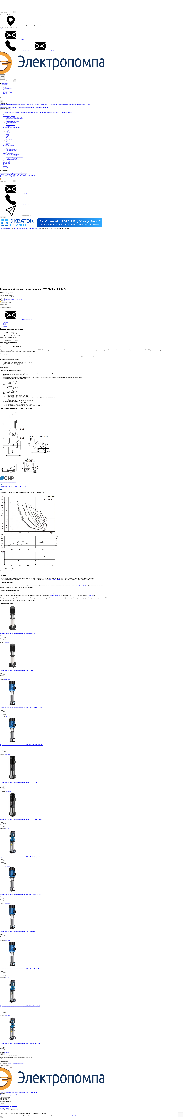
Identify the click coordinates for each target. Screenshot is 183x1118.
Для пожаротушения (34, 109)
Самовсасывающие (80, 104)
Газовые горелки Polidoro (21, 112)
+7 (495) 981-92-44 (4, 84)
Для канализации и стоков (45, 109)
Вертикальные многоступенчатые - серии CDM (28, 228)
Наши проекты (6, 91)
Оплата (4, 324)
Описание (5, 322)
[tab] (93, 322)
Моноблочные (72, 104)
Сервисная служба (7, 88)
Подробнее (7, 642)
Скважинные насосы (63, 104)
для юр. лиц (91, 595)
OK (1, 1117)
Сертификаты (6, 89)
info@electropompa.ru (26, 39)
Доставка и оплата (7, 92)
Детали (4, 323)
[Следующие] (4, 1054)
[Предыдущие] (1, 1054)
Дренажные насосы (39, 104)
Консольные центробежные (51, 104)
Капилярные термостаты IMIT (65, 112)
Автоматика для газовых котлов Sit (36, 112)
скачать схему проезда (54, 579)
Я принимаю (13, 1063)
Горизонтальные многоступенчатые (25, 104)
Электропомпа (3, 228)
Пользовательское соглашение (23, 1094)
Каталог (2, 78)
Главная (5, 87)
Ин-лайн (88, 104)
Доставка (5, 326)
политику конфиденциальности (16, 1063)
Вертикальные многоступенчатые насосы (14, 299)
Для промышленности (23, 109)
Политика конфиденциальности (8, 1094)
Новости (5, 93)
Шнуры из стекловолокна (51, 112)
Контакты (5, 95)
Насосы (10, 228)
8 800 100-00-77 (25, 50)
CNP (14, 228)
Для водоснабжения (5, 109)
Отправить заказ (4, 1061)
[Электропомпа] (52, 73)
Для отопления (13, 109)
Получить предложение (6, 307)
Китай (13, 571)
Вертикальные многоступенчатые (8, 104)
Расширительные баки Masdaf (7, 112)
